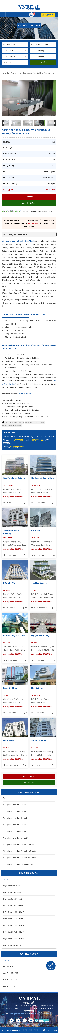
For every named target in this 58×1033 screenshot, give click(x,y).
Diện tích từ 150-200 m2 (13, 919)
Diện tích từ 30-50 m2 (12, 892)
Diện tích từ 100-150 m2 (13, 912)
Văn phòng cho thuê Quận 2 (15, 811)
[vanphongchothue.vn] (29, 8)
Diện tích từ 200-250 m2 (13, 925)
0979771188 (33, 223)
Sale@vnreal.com (17, 1014)
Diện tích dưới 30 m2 (12, 886)
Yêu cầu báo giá (29, 776)
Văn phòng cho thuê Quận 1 (15, 805)
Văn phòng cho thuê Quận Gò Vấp (18, 864)
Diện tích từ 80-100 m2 (13, 905)
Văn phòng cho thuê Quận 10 (15, 838)
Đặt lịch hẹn (29, 782)
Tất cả (6, 798)
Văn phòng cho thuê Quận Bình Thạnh (19, 858)
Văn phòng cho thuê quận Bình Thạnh (18, 241)
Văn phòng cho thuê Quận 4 (15, 825)
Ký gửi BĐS (49, 15)
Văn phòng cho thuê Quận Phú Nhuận (19, 851)
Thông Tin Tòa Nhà (16, 234)
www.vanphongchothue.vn (43, 1014)
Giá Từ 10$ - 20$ (10, 973)
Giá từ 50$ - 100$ (10, 986)
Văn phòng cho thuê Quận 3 (15, 818)
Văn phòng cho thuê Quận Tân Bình (18, 844)
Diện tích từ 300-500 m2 (13, 939)
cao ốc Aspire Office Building (34, 422)
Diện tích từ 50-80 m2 (12, 899)
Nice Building (25, 394)
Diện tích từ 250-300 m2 (13, 932)
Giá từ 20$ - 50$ (10, 980)
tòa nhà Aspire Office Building (11, 425)
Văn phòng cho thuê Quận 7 (15, 831)
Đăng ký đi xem (29, 203)
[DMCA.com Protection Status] (42, 1020)
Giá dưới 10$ (8, 966)
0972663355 (18, 440)
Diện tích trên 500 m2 (12, 945)
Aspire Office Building (17, 422)
